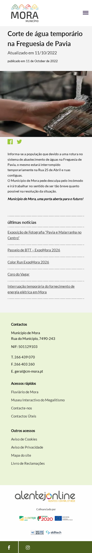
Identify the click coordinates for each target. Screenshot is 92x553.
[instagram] (27, 547)
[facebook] (9, 547)
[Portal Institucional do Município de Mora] (25, 13)
